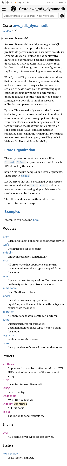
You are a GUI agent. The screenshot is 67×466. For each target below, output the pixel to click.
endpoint (7, 252)
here (35, 220)
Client (5, 380)
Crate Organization (19, 150)
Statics (7, 445)
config (5, 244)
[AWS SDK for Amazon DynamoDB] (9, 2)
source (6, 30)
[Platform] (22, 2)
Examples (12, 211)
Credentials (9, 395)
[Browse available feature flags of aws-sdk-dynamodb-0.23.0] (27, 2)
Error (5, 432)
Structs (8, 356)
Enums (7, 424)
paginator (8, 335)
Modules (9, 228)
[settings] (62, 16)
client (5, 236)
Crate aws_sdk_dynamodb (42, 9)
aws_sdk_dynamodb (30, 25)
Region (6, 411)
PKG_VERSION (10, 453)
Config (6, 387)
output (6, 319)
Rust (61, 2)
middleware (9, 288)
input (5, 276)
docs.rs (50, 2)
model (6, 296)
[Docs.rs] (3, 2)
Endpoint (7, 403)
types (5, 343)
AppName (8, 364)
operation (8, 311)
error (5, 260)
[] (15, 30)
